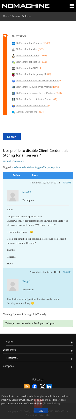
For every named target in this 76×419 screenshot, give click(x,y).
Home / (7, 16)
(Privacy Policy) (51, 403)
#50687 (67, 271)
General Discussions (13, 160)
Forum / (16, 16)
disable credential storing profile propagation (36, 167)
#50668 (67, 182)
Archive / (27, 16)
